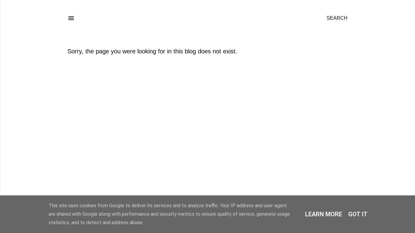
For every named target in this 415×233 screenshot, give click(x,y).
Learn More (323, 214)
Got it (358, 214)
